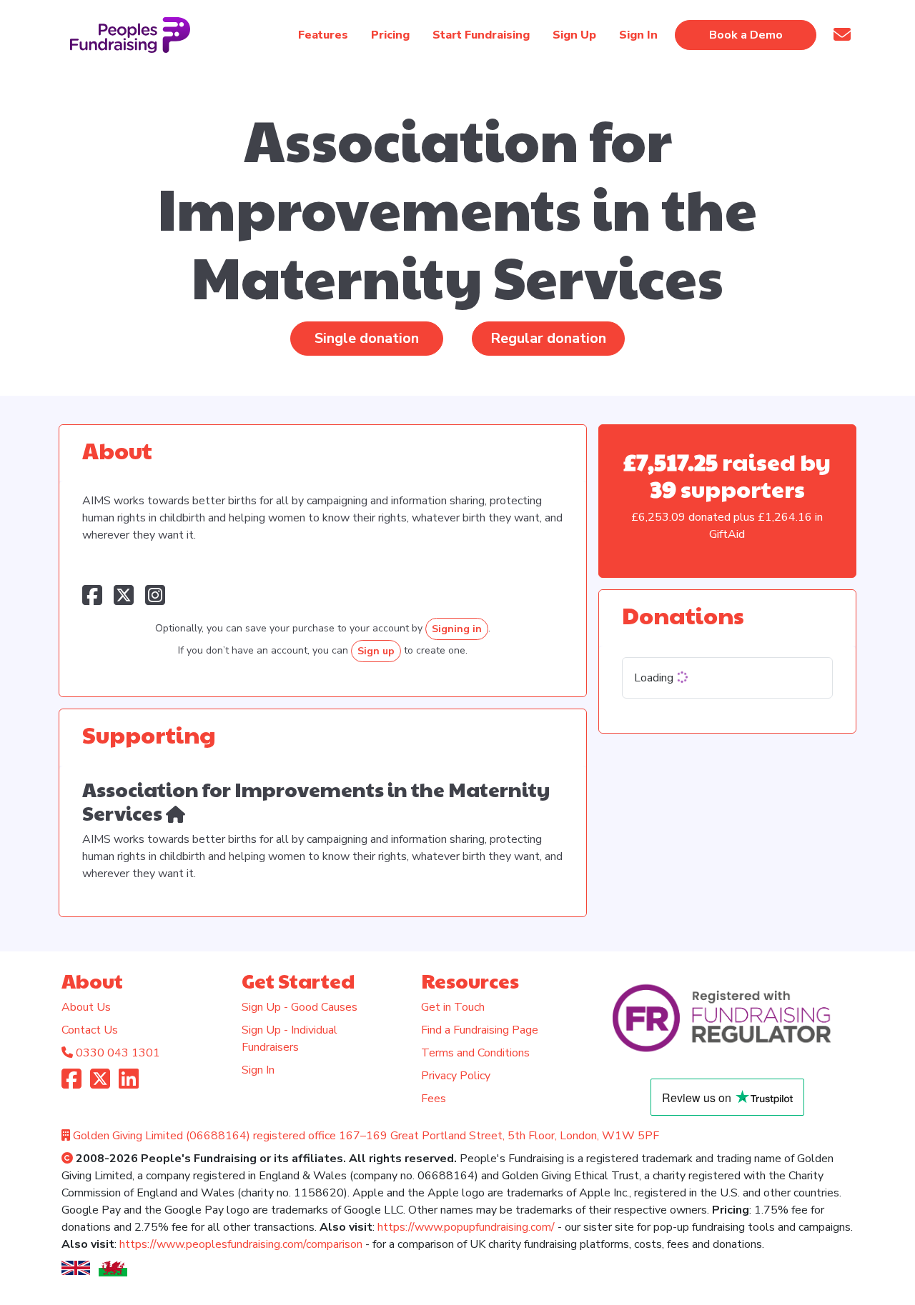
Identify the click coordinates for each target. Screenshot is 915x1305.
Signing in (457, 629)
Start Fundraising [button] (481, 35)
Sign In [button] (638, 35)
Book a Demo (746, 35)
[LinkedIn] (129, 1083)
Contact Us (89, 1030)
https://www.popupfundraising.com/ (466, 1227)
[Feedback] (842, 34)
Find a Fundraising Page (479, 1030)
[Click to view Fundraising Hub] (175, 812)
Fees (433, 1098)
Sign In (258, 1070)
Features (323, 35)
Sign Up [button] (574, 35)
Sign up (376, 651)
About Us (86, 1007)
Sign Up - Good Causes (299, 1007)
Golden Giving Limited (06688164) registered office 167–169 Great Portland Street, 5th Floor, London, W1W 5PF (366, 1136)
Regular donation (548, 338)
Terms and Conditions (475, 1053)
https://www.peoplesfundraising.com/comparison (240, 1244)
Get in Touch (453, 1007)
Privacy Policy (455, 1076)
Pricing (390, 35)
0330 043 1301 (118, 1053)
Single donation (367, 338)
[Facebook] (71, 1083)
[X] (100, 1083)
